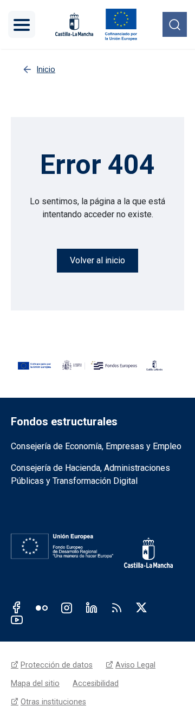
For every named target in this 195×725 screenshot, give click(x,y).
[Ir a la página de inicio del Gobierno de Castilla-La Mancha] (154, 546)
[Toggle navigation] (21, 24)
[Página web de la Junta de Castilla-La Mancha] (74, 24)
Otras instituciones (53, 701)
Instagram (66, 607)
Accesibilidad (96, 683)
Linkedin (91, 607)
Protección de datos (57, 665)
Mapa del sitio (35, 683)
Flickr (41, 607)
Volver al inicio (97, 260)
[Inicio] (121, 24)
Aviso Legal (135, 665)
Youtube (16, 619)
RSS (116, 607)
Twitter (141, 607)
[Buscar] (174, 24)
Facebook (16, 607)
